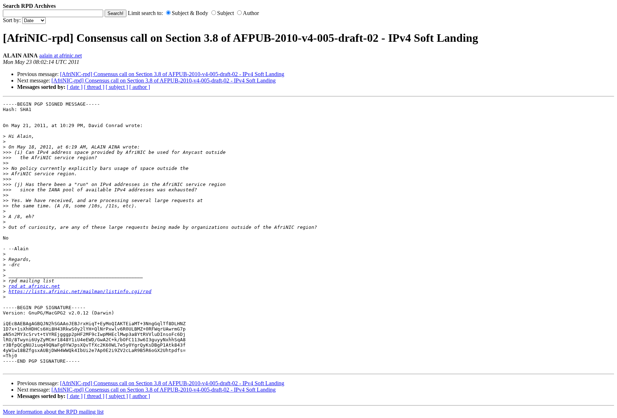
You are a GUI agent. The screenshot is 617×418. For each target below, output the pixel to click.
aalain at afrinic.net (60, 55)
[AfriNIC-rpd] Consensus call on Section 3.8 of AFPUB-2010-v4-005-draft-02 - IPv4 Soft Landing (172, 74)
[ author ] (139, 87)
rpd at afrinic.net (34, 286)
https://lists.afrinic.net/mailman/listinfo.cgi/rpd (80, 291)
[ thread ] (94, 87)
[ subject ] (117, 87)
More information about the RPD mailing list (53, 412)
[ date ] (74, 87)
